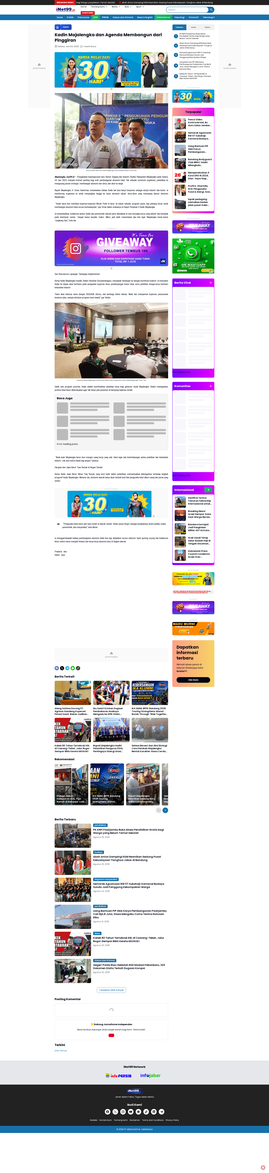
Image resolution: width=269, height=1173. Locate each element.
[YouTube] (131, 1112)
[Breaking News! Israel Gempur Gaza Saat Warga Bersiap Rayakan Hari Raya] (180, 515)
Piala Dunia (83, 17)
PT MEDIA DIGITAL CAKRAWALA (138, 1129)
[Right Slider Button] (165, 810)
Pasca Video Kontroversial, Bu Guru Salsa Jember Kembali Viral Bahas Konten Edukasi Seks (199, 122)
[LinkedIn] (154, 1112)
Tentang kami (120, 1120)
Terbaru (179, 27)
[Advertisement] (111, 583)
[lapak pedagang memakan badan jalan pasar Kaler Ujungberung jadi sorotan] (180, 203)
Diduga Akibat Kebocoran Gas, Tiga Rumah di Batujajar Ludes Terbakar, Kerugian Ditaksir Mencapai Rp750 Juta (71, 799)
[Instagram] (123, 1112)
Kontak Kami (105, 1120)
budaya (99, 852)
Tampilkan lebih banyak (111, 990)
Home (84, 6)
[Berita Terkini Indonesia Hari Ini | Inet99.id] (65, 9)
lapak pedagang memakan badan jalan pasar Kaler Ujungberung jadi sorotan (198, 202)
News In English (145, 17)
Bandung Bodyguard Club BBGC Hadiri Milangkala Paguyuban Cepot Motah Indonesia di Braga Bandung (200, 162)
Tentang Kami (98, 6)
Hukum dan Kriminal (123, 17)
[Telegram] (67, 668)
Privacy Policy (172, 1120)
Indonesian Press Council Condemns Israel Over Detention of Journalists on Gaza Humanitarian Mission (199, 554)
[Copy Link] (78, 668)
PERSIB (105, 17)
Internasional (163, 17)
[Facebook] (57, 668)
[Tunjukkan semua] (210, 282)
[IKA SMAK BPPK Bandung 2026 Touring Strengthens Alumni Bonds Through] (150, 693)
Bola (127, 6)
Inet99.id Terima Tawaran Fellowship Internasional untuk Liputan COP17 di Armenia (199, 501)
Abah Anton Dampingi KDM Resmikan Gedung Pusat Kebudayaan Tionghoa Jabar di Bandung (92, 2)
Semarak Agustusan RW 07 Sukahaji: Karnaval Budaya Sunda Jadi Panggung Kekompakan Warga (192, 2)
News (97, 933)
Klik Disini (193, 680)
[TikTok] (146, 1112)
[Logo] (134, 1091)
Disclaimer (135, 1120)
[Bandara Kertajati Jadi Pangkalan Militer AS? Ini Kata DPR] (180, 528)
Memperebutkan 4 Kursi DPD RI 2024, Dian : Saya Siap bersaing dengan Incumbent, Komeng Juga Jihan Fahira (199, 175)
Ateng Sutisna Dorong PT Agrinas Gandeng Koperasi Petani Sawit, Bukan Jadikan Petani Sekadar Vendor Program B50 (71, 711)
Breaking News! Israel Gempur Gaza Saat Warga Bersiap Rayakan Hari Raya (199, 514)
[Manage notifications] (263, 1167)
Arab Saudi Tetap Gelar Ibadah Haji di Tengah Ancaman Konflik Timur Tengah (199, 540)
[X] (62, 668)
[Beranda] (57, 27)
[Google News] (138, 1112)
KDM (95, 17)
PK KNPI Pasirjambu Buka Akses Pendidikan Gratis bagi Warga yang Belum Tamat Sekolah (128, 831)
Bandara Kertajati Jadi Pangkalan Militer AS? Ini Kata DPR (198, 527)
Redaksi (93, 1120)
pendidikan (100, 825)
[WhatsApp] (73, 668)
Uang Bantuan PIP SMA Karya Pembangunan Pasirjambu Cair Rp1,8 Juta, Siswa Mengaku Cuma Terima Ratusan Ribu (130, 914)
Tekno (207, 27)
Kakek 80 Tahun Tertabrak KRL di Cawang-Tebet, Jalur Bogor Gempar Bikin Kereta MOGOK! (72, 748)
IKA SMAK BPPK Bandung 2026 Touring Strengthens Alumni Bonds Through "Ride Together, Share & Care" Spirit (149, 711)
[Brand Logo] (118, 1075)
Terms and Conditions (153, 1120)
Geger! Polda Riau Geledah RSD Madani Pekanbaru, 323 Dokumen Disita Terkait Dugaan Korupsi (129, 966)
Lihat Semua (61, 1050)
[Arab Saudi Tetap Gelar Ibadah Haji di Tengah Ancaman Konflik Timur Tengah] (180, 542)
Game (193, 27)
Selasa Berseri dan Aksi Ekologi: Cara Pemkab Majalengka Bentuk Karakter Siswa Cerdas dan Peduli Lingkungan (149, 748)
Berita (115, 6)
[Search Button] (211, 10)
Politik (70, 17)
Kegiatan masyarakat (106, 879)
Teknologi (179, 17)
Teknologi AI (209, 17)
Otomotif (194, 17)
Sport (138, 6)
